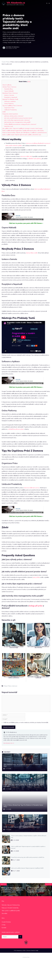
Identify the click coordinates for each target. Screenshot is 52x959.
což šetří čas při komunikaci (16, 429)
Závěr (4, 112)
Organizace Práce (9, 107)
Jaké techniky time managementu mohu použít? (17, 122)
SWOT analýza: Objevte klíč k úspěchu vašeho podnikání (21, 827)
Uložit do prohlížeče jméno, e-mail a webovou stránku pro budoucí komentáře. (25, 722)
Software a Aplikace (10, 101)
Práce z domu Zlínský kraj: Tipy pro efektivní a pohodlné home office (23, 805)
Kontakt (4, 927)
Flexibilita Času (8, 89)
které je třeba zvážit (31, 253)
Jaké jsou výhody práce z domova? (13, 116)
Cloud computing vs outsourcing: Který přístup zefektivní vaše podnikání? (23, 785)
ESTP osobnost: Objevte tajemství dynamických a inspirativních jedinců (36, 890)
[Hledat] (20, 937)
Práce (7, 62)
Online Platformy (9, 103)
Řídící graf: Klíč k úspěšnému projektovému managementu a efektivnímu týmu (12, 890)
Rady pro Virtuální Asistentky (10, 908)
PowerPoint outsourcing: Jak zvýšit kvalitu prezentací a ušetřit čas (27, 857)
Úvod (3, 62)
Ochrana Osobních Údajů (32, 950)
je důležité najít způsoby (34, 158)
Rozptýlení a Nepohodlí (10, 97)
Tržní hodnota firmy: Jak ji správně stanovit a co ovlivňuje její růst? (23, 765)
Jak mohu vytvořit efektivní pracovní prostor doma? (18, 118)
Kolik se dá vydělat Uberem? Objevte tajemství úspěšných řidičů (27, 868)
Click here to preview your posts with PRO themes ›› (26, 223)
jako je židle (36, 577)
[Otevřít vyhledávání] (47, 3)
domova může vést (26, 156)
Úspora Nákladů (8, 91)
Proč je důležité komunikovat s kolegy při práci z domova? (20, 124)
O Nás (3, 925)
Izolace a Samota (9, 95)
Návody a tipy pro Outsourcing (11, 905)
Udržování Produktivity (10, 110)
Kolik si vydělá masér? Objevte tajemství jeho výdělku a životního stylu (21, 134)
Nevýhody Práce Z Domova (10, 93)
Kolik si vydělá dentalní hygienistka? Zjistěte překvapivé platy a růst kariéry (23, 130)
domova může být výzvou (31, 487)
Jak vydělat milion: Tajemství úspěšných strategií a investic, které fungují (22, 128)
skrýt (28, 81)
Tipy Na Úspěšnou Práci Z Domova (12, 105)
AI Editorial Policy (26, 957)
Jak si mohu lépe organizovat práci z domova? (17, 120)
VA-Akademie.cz (16, 2)
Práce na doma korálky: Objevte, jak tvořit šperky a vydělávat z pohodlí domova (24, 132)
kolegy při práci (36, 605)
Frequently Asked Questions (10, 114)
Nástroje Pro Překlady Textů (10, 99)
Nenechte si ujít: (8, 126)
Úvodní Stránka (6, 922)
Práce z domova (12, 686)
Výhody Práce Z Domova (9, 87)
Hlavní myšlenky (6, 85)
